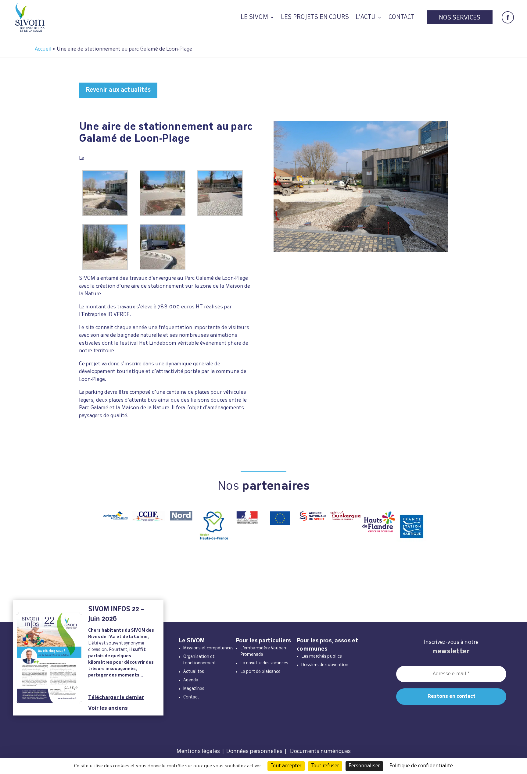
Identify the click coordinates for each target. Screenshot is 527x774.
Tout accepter (286, 766)
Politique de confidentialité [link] (421, 766)
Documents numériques (320, 751)
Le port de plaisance (260, 671)
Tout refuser (325, 766)
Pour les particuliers (263, 641)
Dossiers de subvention (324, 665)
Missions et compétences (208, 648)
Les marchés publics (321, 656)
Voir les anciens (108, 708)
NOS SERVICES (459, 18)
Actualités (193, 671)
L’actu (366, 17)
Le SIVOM (254, 17)
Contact (401, 17)
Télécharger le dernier (116, 697)
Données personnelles (254, 751)
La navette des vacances (264, 663)
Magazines (193, 689)
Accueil (43, 49)
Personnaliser (364, 766)
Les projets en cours (315, 17)
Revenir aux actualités (118, 90)
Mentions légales (198, 751)
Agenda (190, 680)
